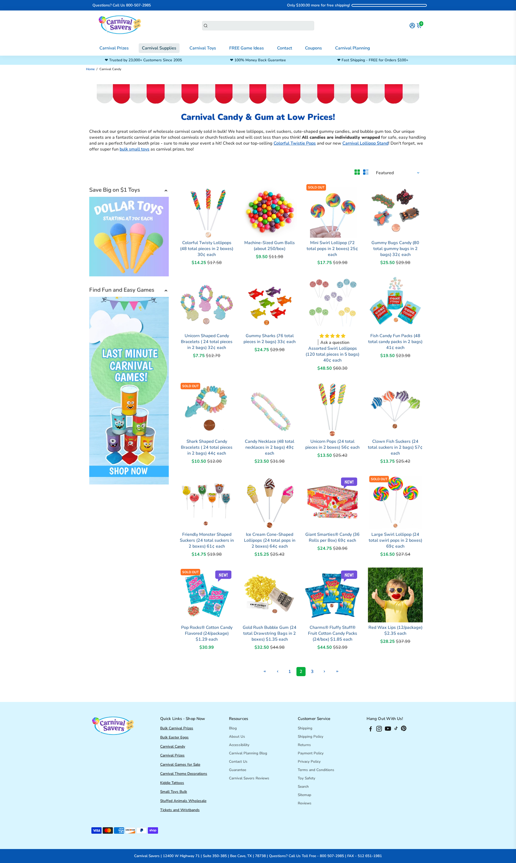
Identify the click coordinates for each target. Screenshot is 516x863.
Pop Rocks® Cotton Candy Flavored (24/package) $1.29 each (206, 633)
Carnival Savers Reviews (249, 778)
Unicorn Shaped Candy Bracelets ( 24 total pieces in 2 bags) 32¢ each (206, 342)
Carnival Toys (202, 48)
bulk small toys (134, 149)
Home (90, 69)
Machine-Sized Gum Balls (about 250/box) (269, 246)
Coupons (313, 48)
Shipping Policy (310, 736)
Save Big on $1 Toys (114, 190)
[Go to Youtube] (388, 729)
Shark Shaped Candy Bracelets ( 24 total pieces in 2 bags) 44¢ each (206, 447)
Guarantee (237, 769)
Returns (304, 744)
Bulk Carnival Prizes (176, 728)
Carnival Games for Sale (180, 764)
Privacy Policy (309, 761)
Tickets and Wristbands (180, 809)
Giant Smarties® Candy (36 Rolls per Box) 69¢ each (332, 537)
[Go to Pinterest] (403, 729)
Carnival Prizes (114, 48)
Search (303, 786)
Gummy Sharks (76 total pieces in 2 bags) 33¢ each (269, 339)
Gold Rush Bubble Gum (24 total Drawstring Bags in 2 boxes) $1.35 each (269, 633)
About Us (237, 736)
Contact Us (238, 761)
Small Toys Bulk (173, 791)
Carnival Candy (172, 746)
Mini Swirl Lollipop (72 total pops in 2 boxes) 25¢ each (332, 249)
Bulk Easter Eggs (174, 737)
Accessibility (239, 744)
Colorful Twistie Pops (295, 143)
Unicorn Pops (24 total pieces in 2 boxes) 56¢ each (332, 444)
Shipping (305, 728)
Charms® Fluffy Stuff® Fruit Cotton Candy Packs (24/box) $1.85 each (332, 633)
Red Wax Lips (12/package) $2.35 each (395, 630)
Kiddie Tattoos (172, 782)
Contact (284, 48)
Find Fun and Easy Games (121, 290)
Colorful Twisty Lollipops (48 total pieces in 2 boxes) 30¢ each (206, 249)
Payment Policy (311, 753)
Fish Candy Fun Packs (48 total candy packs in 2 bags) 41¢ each (395, 342)
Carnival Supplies (159, 48)
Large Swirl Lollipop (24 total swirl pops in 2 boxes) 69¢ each (395, 540)
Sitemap (304, 794)
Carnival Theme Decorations (183, 773)
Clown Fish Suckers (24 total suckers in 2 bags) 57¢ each (395, 447)
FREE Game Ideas (246, 48)
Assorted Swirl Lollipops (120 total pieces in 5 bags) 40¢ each (332, 354)
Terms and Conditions (316, 769)
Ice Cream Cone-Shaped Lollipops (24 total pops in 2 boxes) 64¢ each (269, 540)
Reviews (304, 803)
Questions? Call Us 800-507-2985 (121, 5)
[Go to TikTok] (396, 729)
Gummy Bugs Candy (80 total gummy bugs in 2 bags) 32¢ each (395, 249)
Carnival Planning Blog (248, 753)
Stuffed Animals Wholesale (183, 800)
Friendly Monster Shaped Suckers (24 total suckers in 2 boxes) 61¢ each (207, 540)
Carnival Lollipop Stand (365, 143)
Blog (233, 728)
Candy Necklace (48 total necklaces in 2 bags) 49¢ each (269, 447)
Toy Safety (306, 778)
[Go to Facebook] (371, 729)
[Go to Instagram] (379, 729)
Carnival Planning (352, 48)
